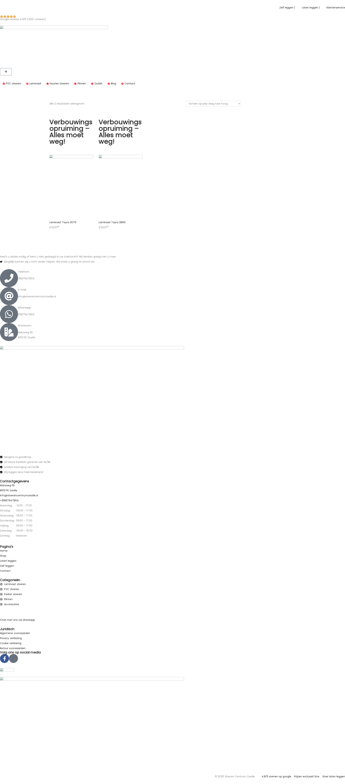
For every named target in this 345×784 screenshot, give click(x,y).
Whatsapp (24, 307)
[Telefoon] (9, 278)
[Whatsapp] (9, 314)
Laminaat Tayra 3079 (62, 222)
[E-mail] (9, 296)
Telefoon (23, 271)
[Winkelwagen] (6, 71)
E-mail (22, 289)
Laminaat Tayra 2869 (112, 222)
